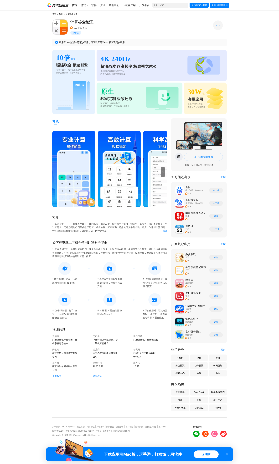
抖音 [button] (180, 400)
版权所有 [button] (120, 426)
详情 (216, 216)
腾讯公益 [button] (110, 426)
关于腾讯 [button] (56, 426)
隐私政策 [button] (97, 376)
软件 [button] (61, 14)
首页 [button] (54, 14)
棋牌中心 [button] (180, 373)
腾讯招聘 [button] (100, 426)
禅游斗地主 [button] (180, 407)
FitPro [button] (218, 407)
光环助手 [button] (180, 392)
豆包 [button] (199, 400)
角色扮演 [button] (180, 365)
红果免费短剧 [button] (218, 392)
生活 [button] (199, 373)
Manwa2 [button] (199, 407)
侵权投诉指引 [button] (151, 426)
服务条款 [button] (81, 426)
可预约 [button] (180, 357)
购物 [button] (218, 373)
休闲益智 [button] (217, 365)
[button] (57, 5)
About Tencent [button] (68, 426)
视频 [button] (199, 357)
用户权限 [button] (129, 426)
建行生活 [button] (217, 400)
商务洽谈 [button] (91, 426)
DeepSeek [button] (198, 392)
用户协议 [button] (162, 426)
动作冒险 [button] (198, 365)
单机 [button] (218, 357)
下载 (217, 190)
